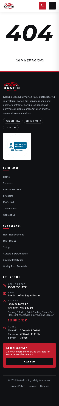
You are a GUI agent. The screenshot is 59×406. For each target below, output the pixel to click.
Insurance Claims (12, 189)
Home (6, 176)
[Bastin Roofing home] (8, 6)
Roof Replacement (13, 234)
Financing (8, 195)
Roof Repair (9, 240)
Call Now (29, 361)
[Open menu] (52, 6)
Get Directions (18, 320)
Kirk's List (8, 202)
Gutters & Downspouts (15, 253)
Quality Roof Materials (15, 266)
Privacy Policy (17, 386)
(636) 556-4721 (17, 287)
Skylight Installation (13, 259)
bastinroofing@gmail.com (24, 295)
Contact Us (9, 214)
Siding (6, 247)
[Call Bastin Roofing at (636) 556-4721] (42, 6)
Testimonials (10, 208)
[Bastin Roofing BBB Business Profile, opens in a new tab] (17, 146)
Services (8, 183)
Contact (32, 386)
